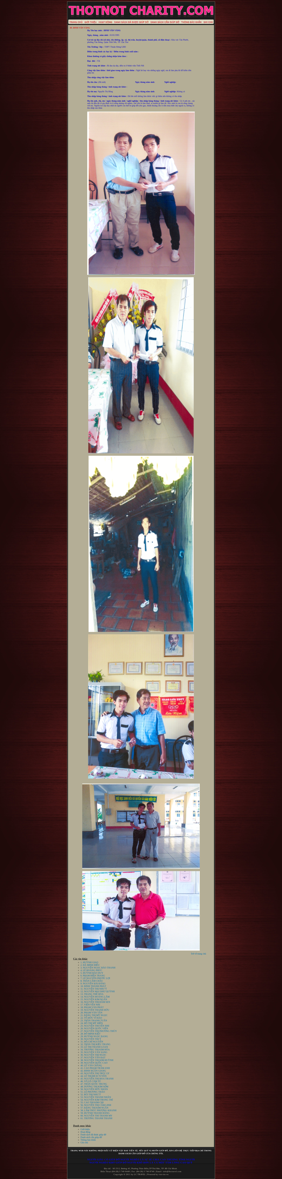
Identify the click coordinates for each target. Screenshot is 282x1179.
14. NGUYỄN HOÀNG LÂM (95, 996)
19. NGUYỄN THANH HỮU (94, 1010)
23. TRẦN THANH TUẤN (93, 1020)
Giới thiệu (85, 1129)
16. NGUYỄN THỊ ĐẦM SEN (95, 1002)
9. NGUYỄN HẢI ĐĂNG (93, 983)
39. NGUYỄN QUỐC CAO (94, 1063)
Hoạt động (85, 1132)
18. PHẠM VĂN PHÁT (92, 1007)
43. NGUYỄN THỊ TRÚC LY (94, 1073)
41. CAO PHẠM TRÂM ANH (95, 1068)
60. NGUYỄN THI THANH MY (96, 1115)
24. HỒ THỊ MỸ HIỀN (91, 1023)
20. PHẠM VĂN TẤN (91, 1012)
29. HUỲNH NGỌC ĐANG (94, 1036)
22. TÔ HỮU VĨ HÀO (91, 1018)
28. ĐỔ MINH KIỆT (90, 1033)
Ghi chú (84, 1142)
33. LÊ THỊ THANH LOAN (94, 1047)
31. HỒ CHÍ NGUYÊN (91, 1041)
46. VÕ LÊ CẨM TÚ (90, 1081)
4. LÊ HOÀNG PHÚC (91, 970)
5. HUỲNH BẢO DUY (91, 973)
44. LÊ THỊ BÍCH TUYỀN (93, 1076)
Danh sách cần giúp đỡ (91, 1137)
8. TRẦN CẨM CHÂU (91, 981)
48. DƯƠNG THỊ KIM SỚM (94, 1086)
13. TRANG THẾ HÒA (92, 994)
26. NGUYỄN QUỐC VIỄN (94, 1028)
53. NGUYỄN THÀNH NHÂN (95, 1097)
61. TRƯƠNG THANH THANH (96, 1118)
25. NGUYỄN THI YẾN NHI (94, 1026)
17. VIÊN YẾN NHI (90, 1004)
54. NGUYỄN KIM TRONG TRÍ (96, 1100)
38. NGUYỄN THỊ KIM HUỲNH (96, 1060)
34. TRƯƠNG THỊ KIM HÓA (95, 1049)
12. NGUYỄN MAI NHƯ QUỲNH (97, 991)
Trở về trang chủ (198, 953)
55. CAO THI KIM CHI (92, 1102)
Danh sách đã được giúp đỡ (93, 1134)
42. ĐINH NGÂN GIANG (93, 1070)
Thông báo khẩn (88, 1140)
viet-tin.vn (164, 1174)
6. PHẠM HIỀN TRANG (92, 975)
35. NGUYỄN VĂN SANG (93, 1052)
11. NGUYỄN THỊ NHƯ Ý (93, 989)
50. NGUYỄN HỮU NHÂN (94, 1089)
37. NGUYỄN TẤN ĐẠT (92, 1057)
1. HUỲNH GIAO (89, 962)
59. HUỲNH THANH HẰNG (95, 1113)
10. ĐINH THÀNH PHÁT (93, 986)
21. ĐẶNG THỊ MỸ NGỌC (94, 1015)
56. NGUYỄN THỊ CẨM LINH (95, 1105)
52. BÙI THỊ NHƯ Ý (90, 1094)
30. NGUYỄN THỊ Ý (90, 1039)
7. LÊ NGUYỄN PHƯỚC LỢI (95, 978)
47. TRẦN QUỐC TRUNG (93, 1084)
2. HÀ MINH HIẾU (90, 965)
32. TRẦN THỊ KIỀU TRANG (95, 1044)
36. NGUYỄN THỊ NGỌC (93, 1055)
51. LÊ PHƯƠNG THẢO (92, 1092)
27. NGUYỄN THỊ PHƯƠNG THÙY (98, 1031)
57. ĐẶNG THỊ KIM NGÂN (94, 1107)
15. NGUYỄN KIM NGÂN (93, 999)
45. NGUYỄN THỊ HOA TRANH (97, 1078)
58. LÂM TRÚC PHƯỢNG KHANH (98, 1110)
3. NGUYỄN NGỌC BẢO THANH (97, 967)
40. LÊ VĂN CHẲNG (91, 1065)
